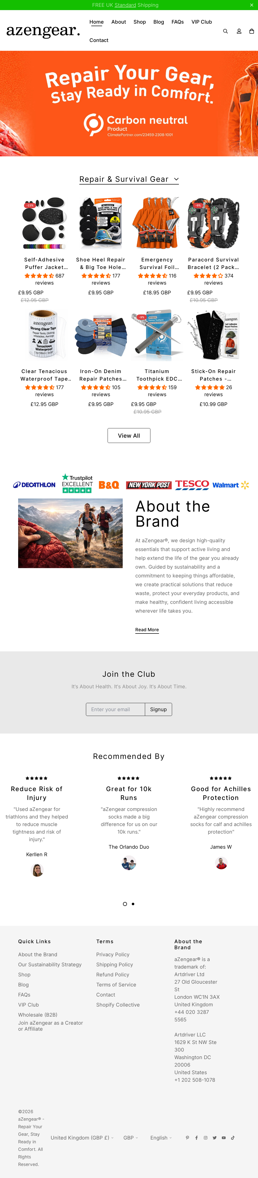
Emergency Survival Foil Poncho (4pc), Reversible (157, 264)
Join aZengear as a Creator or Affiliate (50, 1026)
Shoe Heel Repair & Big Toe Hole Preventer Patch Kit (100, 264)
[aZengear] (43, 31)
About (118, 22)
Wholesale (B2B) (37, 1015)
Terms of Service (116, 985)
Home (96, 22)
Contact (98, 40)
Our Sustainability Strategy (50, 965)
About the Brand (37, 955)
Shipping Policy (114, 965)
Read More (147, 629)
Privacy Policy (113, 955)
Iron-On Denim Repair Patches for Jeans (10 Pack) (100, 375)
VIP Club (201, 22)
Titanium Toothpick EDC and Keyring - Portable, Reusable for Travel (157, 375)
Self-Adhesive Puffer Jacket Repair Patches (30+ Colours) (44, 264)
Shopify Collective (118, 1005)
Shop (140, 22)
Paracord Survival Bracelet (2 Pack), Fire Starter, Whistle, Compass (213, 264)
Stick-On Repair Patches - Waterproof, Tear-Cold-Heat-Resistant (213, 375)
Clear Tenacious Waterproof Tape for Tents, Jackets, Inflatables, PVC (44, 375)
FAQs (178, 22)
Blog (158, 22)
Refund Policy (112, 975)
